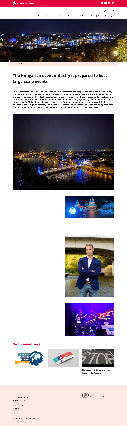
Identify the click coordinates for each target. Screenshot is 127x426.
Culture (62, 16)
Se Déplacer (84, 16)
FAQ (92, 16)
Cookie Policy (17, 408)
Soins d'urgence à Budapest (21, 398)
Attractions (54, 16)
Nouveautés (42, 16)
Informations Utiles (19, 400)
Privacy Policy (17, 403)
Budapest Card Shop (105, 16)
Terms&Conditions (18, 405)
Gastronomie (72, 16)
